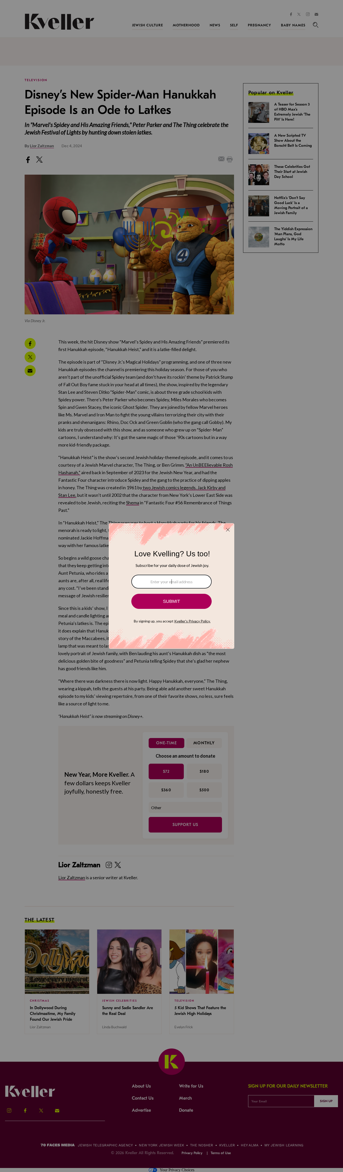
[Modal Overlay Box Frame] (171, 586)
